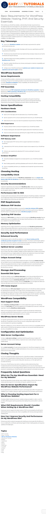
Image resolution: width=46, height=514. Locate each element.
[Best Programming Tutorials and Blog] (22, 5)
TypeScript (4, 441)
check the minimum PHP (31, 208)
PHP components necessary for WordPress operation (25, 90)
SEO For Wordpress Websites (9, 436)
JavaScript (3, 445)
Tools (37, 11)
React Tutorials (5, 435)
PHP (2, 451)
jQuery (3, 443)
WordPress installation (12, 82)
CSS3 (2, 449)
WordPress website (15, 44)
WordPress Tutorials (27, 11)
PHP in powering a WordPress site (17, 91)
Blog (2, 452)
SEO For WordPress (15, 11)
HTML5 (3, 448)
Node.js (3, 439)
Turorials (3, 446)
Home (6, 11)
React (2, 442)
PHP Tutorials (4, 433)
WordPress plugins (26, 211)
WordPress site (6, 60)
